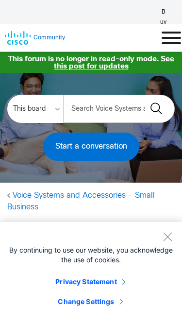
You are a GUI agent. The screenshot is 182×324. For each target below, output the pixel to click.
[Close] (167, 236)
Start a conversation (91, 146)
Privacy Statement (85, 281)
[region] (91, 273)
